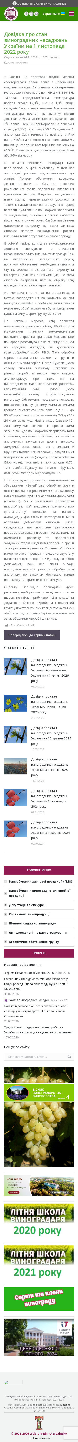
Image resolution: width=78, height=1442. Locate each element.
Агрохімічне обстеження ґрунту (34, 942)
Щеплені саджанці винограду (32, 923)
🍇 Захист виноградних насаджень (28, 1000)
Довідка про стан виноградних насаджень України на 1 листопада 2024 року (49, 798)
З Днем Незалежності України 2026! (29, 973)
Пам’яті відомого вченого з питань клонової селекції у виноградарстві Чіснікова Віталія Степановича (35, 1011)
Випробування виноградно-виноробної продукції (40, 893)
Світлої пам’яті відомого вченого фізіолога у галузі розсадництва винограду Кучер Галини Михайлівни (36, 984)
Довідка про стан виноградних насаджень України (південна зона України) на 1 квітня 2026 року (50, 670)
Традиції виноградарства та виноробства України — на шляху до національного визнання (38, 1029)
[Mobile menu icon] (71, 13)
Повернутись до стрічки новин (32, 635)
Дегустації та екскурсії (27, 905)
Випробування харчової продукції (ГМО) (40, 881)
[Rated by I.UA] (13, 1383)
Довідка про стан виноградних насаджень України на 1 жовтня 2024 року (50, 830)
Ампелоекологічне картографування (38, 933)
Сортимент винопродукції (30, 914)
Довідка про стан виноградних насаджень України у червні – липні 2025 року (49, 704)
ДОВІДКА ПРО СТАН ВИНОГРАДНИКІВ (41, 3)
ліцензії (65, 1404)
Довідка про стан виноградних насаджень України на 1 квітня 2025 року (49, 767)
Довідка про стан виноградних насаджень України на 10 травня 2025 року (51, 736)
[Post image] (15, 666)
